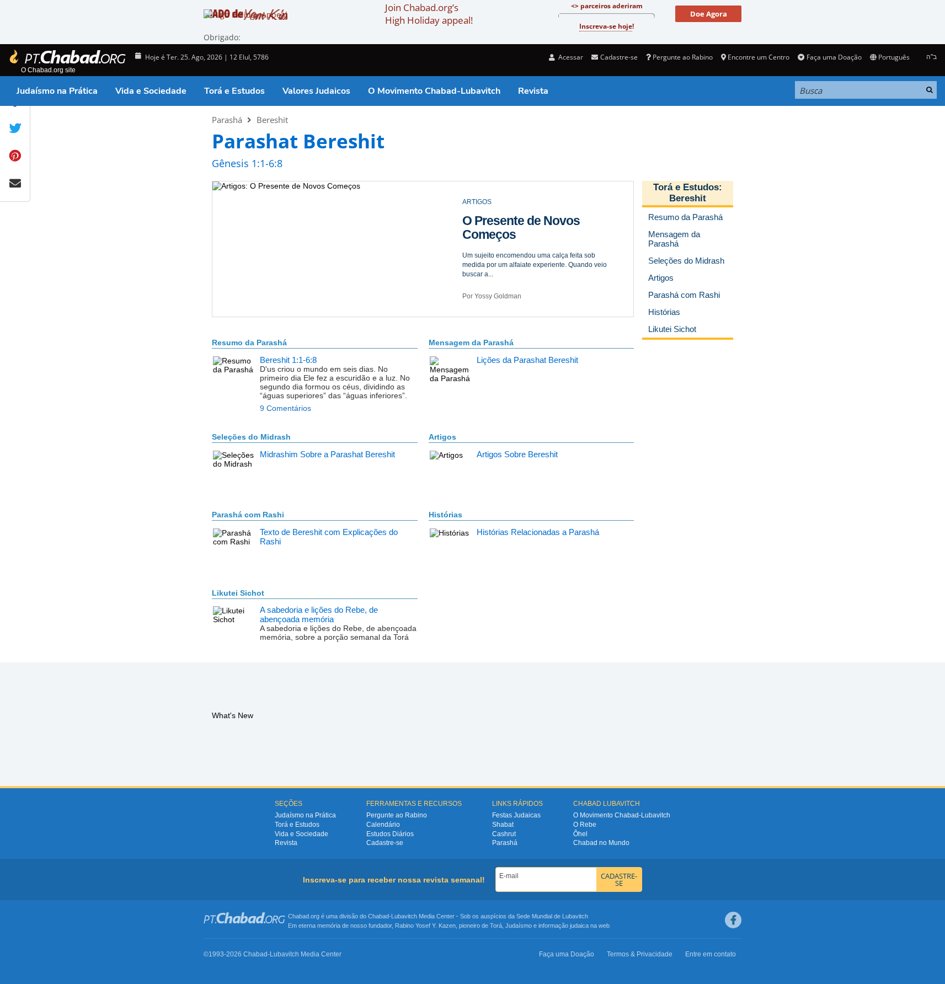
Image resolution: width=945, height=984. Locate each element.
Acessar (570, 57)
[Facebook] (733, 920)
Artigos (442, 436)
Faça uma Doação (834, 57)
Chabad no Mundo (601, 843)
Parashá (227, 119)
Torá (496, 925)
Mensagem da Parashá (471, 342)
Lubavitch (404, 916)
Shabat (503, 824)
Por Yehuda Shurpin (492, 296)
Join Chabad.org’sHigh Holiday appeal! (429, 13)
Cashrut (504, 834)
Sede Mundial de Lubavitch (552, 916)
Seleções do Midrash (251, 436)
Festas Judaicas (516, 815)
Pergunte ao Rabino (683, 57)
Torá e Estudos (234, 91)
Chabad (378, 916)
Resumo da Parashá (249, 342)
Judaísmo (518, 925)
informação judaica (563, 925)
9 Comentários (285, 408)
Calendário (383, 824)
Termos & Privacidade (639, 954)
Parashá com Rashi (248, 514)
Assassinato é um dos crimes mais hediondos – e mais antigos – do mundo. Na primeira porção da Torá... (536, 251)
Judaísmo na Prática (57, 91)
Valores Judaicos (316, 91)
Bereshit (272, 119)
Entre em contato (710, 954)
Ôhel (580, 834)
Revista (533, 91)
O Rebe (584, 824)
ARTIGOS (477, 202)
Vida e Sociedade (150, 91)
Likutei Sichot (238, 593)
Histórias (445, 514)
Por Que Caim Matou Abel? (536, 220)
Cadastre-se (384, 843)
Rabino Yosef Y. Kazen (425, 925)
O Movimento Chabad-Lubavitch (434, 91)
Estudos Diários (390, 834)
